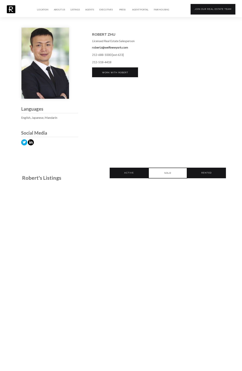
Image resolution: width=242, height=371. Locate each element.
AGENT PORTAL (140, 9)
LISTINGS (75, 9)
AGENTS (89, 9)
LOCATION (42, 9)
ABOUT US (59, 9)
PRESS (122, 9)
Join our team (213, 9)
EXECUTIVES (106, 9)
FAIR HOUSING (161, 9)
